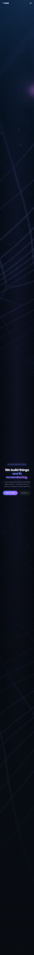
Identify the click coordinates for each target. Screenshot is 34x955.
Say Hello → (25, 493)
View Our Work (10, 493)
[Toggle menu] (30, 3)
